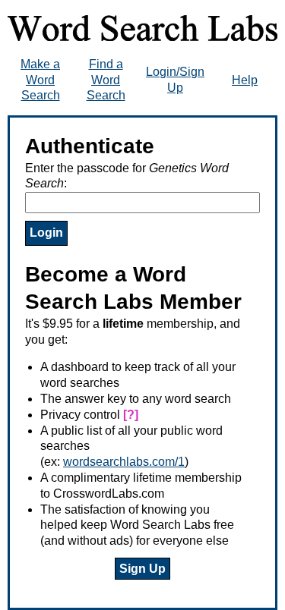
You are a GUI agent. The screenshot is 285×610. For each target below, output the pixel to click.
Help (245, 80)
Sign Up (142, 568)
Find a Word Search (106, 80)
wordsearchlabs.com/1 (124, 461)
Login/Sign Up (175, 79)
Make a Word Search (40, 80)
